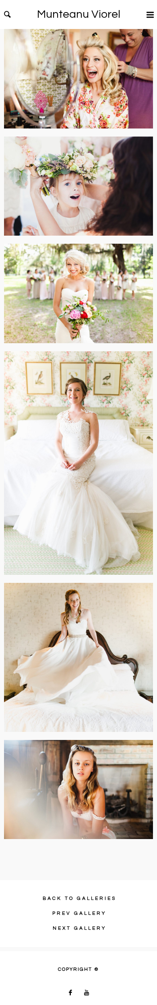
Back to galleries (79, 898)
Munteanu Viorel (78, 14)
